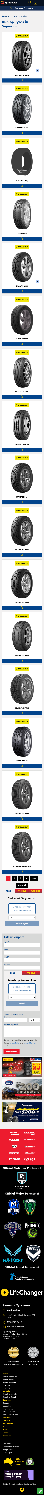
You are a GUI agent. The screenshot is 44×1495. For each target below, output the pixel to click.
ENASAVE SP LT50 (22, 444)
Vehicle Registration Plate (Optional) (13, 1015)
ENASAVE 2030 (22, 286)
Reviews (7, 1436)
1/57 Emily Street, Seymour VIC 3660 (21, 1316)
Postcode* (7, 964)
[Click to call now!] (30, 3)
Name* (6, 942)
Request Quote (11, 1052)
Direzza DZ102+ (22, 128)
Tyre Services (8, 1409)
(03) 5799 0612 (14, 1322)
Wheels (6, 1391)
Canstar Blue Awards (11, 1446)
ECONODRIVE (22, 233)
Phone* (6, 949)
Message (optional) (10, 1024)
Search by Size (8, 1379)
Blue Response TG (22, 75)
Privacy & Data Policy (16, 1484)
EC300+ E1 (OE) (22, 181)
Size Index (7, 1444)
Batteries (6, 1403)
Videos (6, 1433)
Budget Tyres (8, 1449)
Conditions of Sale (30, 1484)
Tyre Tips (6, 1388)
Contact (6, 1420)
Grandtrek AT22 (22, 603)
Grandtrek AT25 (22, 655)
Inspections (7, 1406)
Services (6, 1400)
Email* (6, 957)
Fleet (5, 1426)
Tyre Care (6, 1385)
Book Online (9, 1423)
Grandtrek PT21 (22, 813)
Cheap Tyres (7, 1452)
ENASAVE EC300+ (22, 392)
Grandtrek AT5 (22, 761)
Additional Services (10, 1415)
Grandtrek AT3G (22, 708)
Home (6, 16)
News (5, 1429)
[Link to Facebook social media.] (22, 1490)
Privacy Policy (14, 1043)
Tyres (5, 1373)
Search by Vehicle (10, 1377)
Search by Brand (9, 1382)
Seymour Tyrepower (24, 8)
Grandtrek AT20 (22, 550)
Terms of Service (30, 1043)
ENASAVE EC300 (22, 339)
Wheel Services (9, 1412)
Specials (6, 1417)
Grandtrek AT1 (22, 497)
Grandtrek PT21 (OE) (22, 866)
